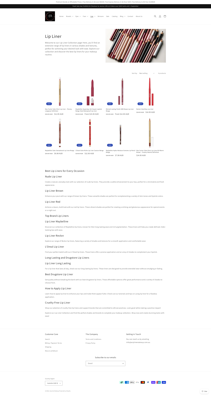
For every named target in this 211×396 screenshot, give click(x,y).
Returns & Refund (51, 351)
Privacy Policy (90, 343)
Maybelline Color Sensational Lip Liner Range (59, 150)
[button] (69, 16)
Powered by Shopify (65, 391)
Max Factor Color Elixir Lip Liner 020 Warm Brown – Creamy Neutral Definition (150, 151)
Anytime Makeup (54, 391)
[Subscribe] (122, 363)
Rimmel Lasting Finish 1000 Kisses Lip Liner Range (120, 110)
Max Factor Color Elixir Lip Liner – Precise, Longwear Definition (58, 110)
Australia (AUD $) (52, 383)
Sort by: (134, 73)
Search (47, 339)
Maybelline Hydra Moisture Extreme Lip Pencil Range (120, 151)
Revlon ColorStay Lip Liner (144, 109)
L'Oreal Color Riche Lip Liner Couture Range (89, 150)
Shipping (48, 347)
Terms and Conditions (93, 339)
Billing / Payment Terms (53, 343)
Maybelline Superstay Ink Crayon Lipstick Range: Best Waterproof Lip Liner (88, 110)
